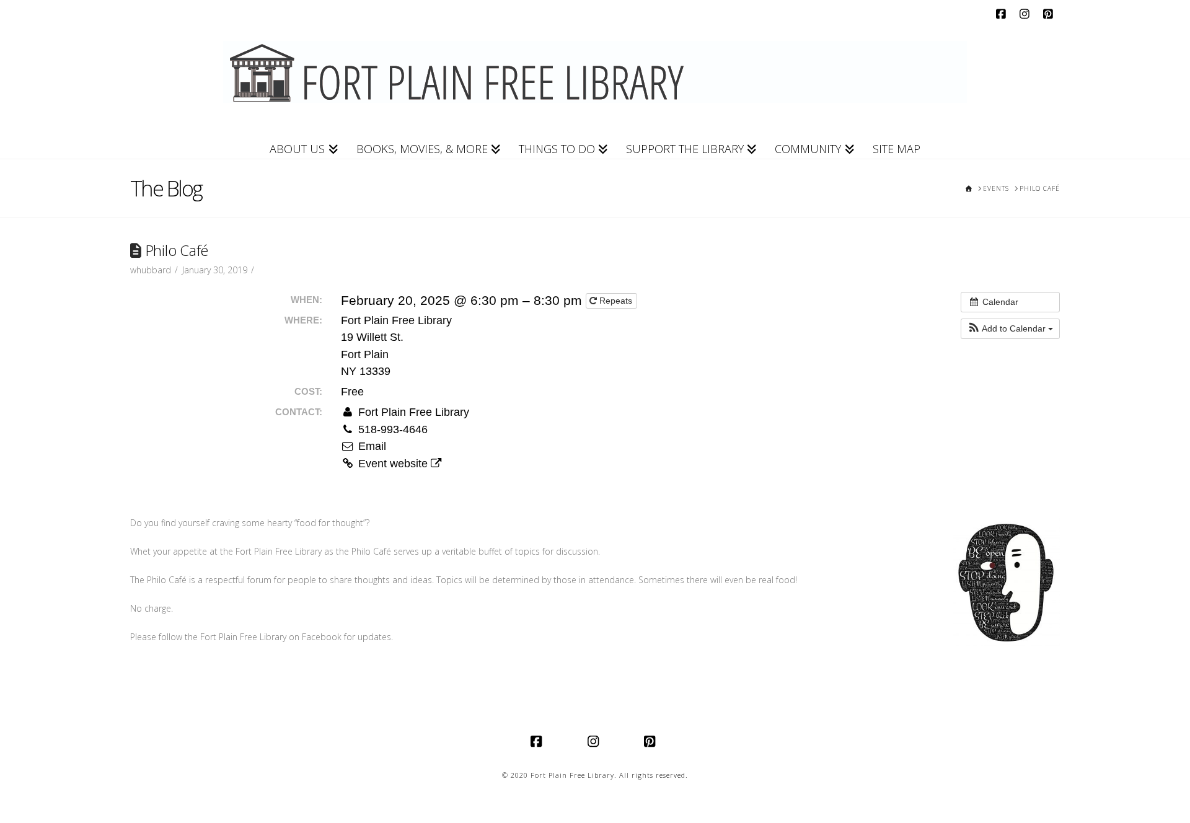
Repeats (616, 301)
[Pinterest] (1050, 14)
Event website (393, 463)
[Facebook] (1003, 14)
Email (370, 446)
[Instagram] (1026, 14)
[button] (1010, 328)
